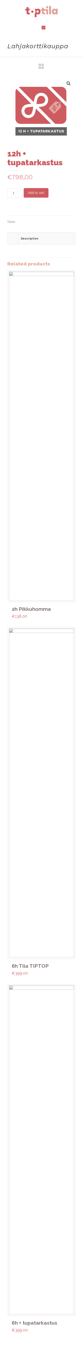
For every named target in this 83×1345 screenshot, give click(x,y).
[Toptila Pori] (41, 11)
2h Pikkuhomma (31, 609)
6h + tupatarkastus (34, 1323)
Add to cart (36, 193)
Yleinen (44, 208)
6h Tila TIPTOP (30, 966)
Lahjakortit (30, 208)
